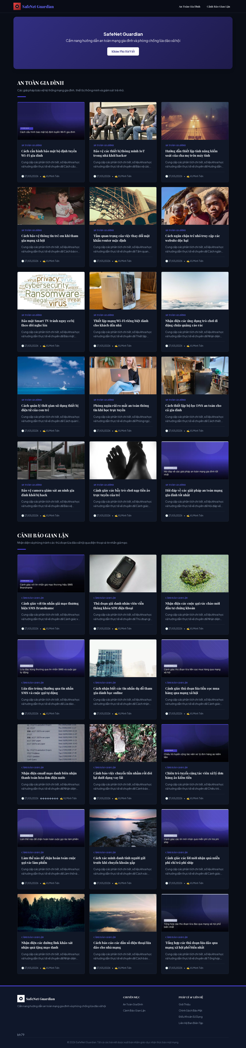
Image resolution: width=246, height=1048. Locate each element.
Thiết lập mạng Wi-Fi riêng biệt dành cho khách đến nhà (120, 323)
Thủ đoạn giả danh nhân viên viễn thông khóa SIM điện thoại (118, 605)
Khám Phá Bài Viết (123, 51)
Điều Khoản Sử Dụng (191, 1016)
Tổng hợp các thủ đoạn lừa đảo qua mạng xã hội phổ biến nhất (191, 945)
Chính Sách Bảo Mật (190, 1010)
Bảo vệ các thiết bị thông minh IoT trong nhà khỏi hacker (119, 153)
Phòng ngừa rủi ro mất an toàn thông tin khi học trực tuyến (121, 407)
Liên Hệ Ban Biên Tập (191, 1023)
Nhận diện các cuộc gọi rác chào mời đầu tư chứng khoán (192, 605)
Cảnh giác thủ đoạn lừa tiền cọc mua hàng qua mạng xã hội (192, 690)
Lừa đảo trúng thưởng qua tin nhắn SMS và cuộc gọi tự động (47, 690)
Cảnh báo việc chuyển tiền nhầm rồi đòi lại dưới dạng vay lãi (122, 775)
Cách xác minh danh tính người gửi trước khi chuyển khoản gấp (119, 860)
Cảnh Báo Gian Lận (218, 6)
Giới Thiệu (184, 1004)
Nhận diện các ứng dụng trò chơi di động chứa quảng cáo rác (191, 323)
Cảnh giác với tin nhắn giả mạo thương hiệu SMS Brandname (50, 605)
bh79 (20, 1035)
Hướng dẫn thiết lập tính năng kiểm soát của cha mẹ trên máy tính (191, 153)
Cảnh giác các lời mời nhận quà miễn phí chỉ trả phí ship (192, 860)
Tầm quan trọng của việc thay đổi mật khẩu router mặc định (121, 238)
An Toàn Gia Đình (189, 6)
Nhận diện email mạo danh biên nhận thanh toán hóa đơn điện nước (49, 775)
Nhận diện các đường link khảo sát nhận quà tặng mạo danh (47, 945)
